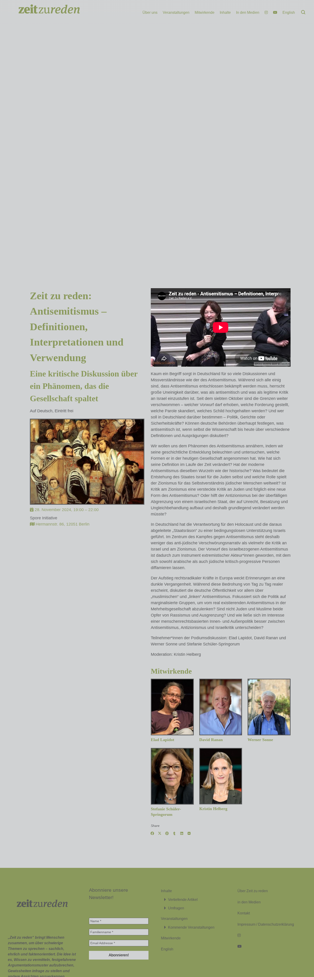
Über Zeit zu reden (252, 891)
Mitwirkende (204, 12)
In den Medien (247, 12)
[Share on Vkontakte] (189, 833)
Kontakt (243, 913)
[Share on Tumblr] (174, 833)
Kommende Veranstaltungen (191, 927)
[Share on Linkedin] (182, 833)
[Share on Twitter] (159, 833)
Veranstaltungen (176, 12)
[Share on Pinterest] (167, 833)
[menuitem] (289, 12)
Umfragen (176, 908)
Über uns (150, 12)
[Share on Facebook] (152, 833)
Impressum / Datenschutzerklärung (265, 924)
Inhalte (225, 12)
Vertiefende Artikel (183, 899)
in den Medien (249, 902)
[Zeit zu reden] (42, 14)
